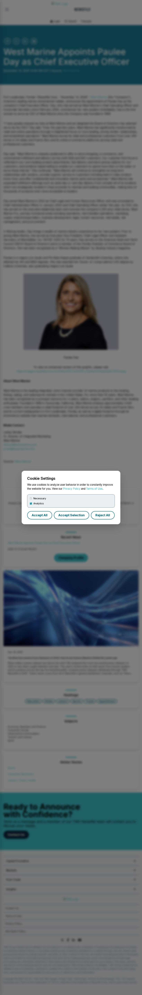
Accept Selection (71, 515)
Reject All (102, 515)
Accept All (39, 515)
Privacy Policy (71, 488)
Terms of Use (94, 488)
